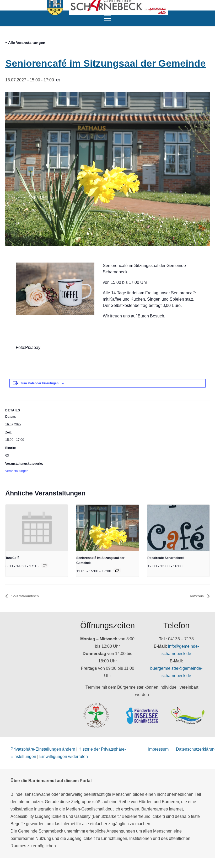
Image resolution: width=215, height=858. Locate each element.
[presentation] (37, 528)
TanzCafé (12, 558)
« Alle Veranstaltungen (25, 42)
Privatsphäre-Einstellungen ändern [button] (42, 749)
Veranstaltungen (17, 471)
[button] (107, 18)
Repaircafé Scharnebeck (166, 558)
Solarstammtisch (24, 596)
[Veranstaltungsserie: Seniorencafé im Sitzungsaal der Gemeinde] (117, 570)
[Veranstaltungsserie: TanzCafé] (44, 565)
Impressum (158, 749)
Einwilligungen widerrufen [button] (63, 756)
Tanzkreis (196, 596)
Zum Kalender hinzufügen (39, 383)
